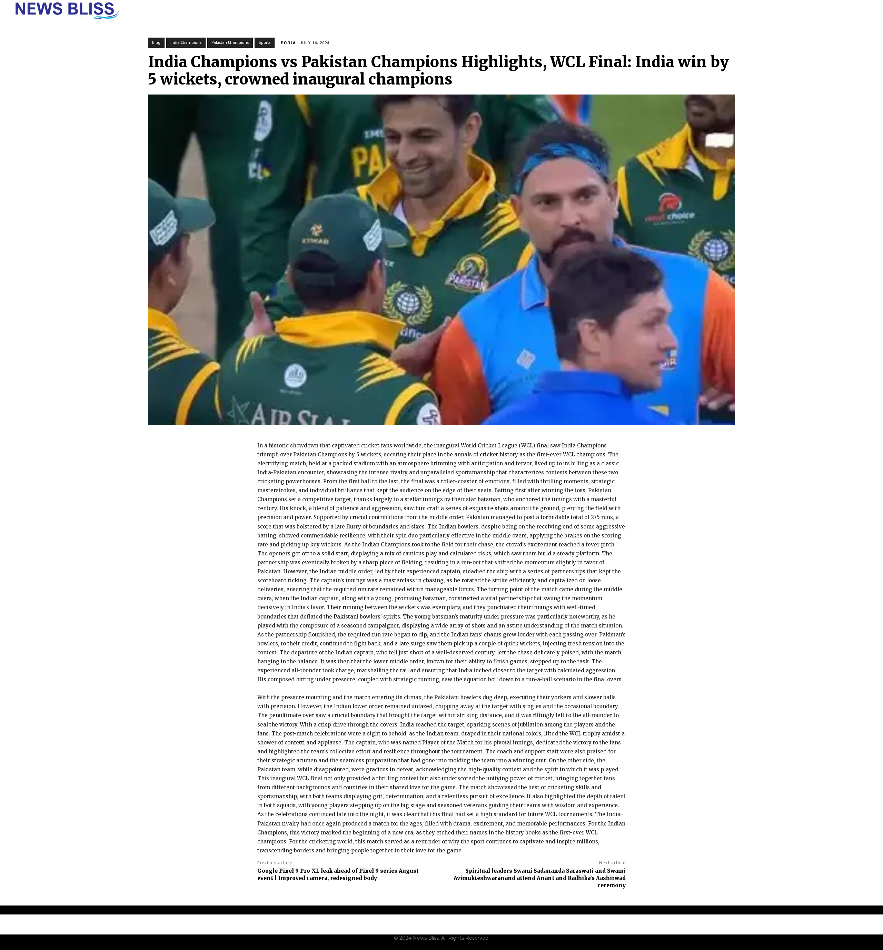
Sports (264, 42)
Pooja (288, 43)
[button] (866, 11)
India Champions (185, 42)
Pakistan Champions (230, 42)
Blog (156, 42)
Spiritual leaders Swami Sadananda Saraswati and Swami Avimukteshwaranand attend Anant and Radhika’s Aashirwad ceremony (540, 878)
